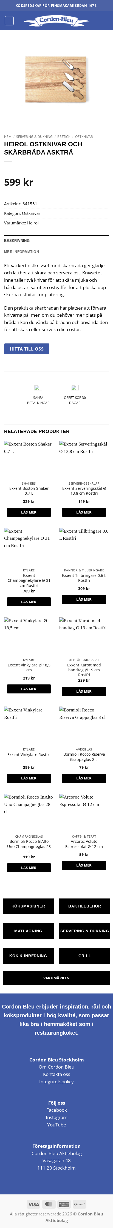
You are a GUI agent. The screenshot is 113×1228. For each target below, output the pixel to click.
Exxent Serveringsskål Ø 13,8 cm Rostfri (84, 491)
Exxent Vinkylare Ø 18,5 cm (29, 667)
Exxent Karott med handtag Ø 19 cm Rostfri (84, 670)
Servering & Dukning (34, 136)
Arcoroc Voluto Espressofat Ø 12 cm (84, 844)
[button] (9, 20)
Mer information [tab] (21, 252)
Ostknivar (84, 136)
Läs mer (29, 512)
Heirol (33, 223)
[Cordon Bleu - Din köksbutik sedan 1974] (57, 20)
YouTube (56, 1125)
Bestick (63, 136)
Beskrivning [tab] (17, 241)
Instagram (56, 1117)
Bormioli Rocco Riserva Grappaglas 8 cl (84, 757)
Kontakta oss (56, 1074)
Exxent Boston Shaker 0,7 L (29, 491)
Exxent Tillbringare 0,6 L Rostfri (84, 578)
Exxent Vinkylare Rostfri (28, 754)
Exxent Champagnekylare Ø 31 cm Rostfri (29, 580)
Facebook (56, 1110)
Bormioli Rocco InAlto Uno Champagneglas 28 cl (29, 846)
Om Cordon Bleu (56, 1067)
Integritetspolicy (56, 1081)
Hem (8, 136)
